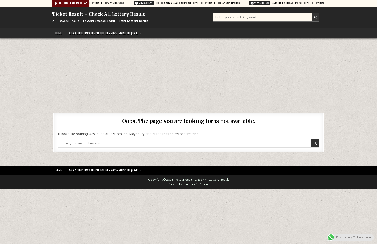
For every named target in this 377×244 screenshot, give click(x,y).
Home (58, 33)
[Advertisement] (188, 71)
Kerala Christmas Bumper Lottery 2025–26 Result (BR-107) (105, 33)
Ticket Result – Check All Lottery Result (98, 14)
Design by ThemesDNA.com (188, 184)
